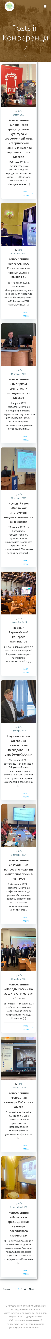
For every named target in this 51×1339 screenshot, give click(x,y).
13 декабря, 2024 (18, 622)
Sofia (20, 111)
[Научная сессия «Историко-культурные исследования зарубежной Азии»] (18, 701)
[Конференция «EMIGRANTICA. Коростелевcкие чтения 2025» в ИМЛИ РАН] (18, 224)
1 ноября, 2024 (18, 1087)
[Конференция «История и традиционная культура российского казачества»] (18, 1177)
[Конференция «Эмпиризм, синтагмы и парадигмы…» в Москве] (18, 344)
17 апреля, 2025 (18, 253)
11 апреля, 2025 (18, 374)
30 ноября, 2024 (18, 979)
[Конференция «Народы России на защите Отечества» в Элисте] (18, 949)
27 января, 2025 (18, 498)
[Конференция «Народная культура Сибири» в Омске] (18, 1058)
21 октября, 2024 (18, 1207)
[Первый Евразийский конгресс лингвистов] (18, 592)
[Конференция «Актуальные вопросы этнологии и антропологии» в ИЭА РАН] (18, 825)
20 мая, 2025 (18, 114)
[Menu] (45, 6)
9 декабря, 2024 (18, 730)
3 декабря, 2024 (18, 854)
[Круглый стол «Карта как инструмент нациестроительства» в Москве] (18, 468)
